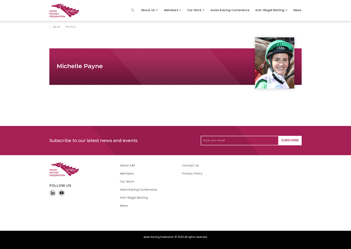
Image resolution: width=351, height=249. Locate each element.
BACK (56, 27)
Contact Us (190, 165)
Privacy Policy (192, 173)
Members (171, 10)
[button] (149, 10)
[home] (65, 10)
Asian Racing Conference (229, 10)
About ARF (127, 165)
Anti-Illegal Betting (269, 10)
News (297, 10)
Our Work (194, 10)
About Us (148, 10)
